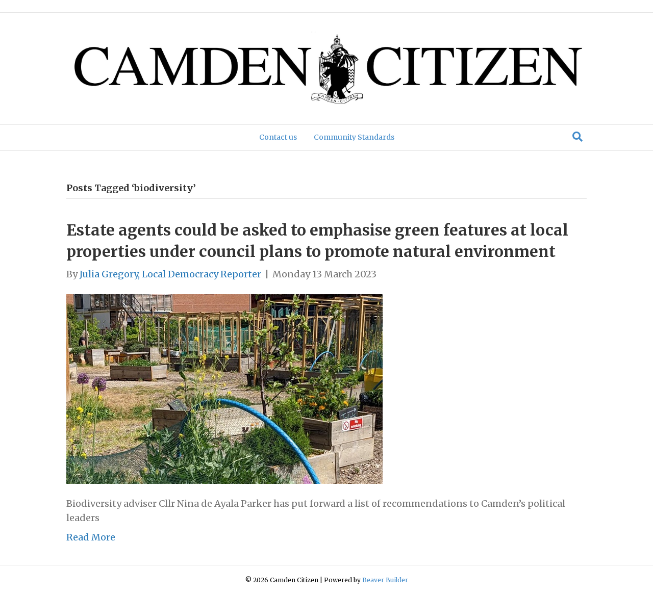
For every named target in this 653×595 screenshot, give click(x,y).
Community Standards (354, 137)
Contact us (278, 137)
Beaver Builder (385, 580)
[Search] (577, 136)
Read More (90, 537)
